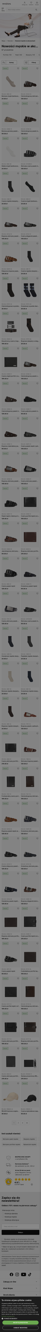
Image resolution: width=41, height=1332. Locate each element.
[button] (20, 1318)
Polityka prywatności (8, 1316)
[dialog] (20, 666)
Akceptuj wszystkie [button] (20, 1322)
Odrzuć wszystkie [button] (20, 1328)
